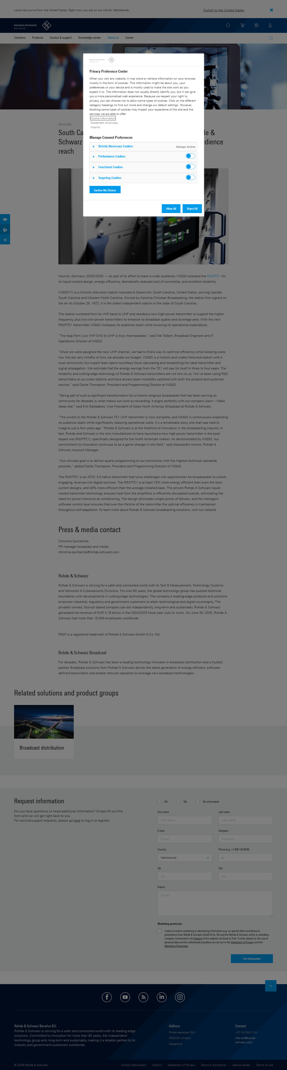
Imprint (95, 127)
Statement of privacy (104, 122)
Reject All (192, 208)
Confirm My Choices (105, 190)
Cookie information (103, 118)
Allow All (171, 208)
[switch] (190, 156)
